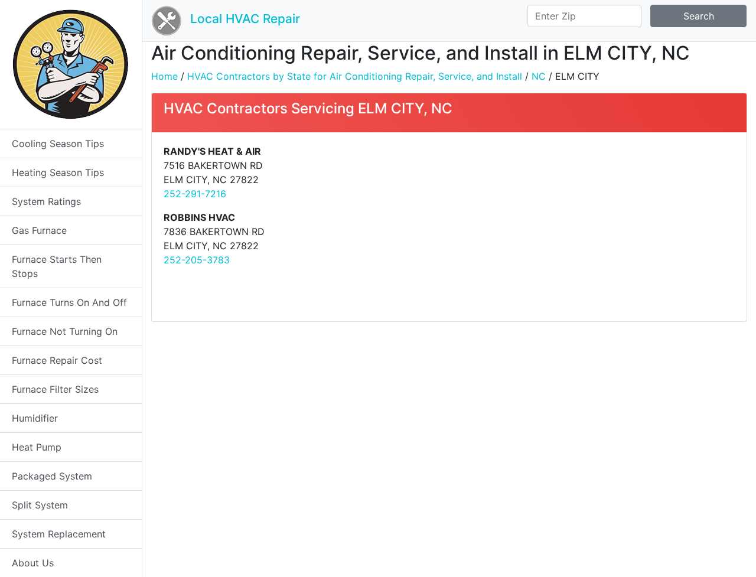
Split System (40, 505)
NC (539, 76)
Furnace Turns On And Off (69, 302)
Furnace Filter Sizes (55, 389)
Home (164, 76)
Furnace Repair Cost (57, 360)
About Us (33, 563)
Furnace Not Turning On (65, 331)
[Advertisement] (596, 226)
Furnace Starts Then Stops (57, 266)
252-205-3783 (197, 260)
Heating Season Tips (58, 172)
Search (698, 16)
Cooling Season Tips (58, 143)
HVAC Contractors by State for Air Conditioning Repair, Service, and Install (354, 76)
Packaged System (52, 476)
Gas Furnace (39, 230)
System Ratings (46, 201)
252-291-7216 (195, 194)
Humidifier (35, 418)
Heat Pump (36, 447)
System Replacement (59, 534)
